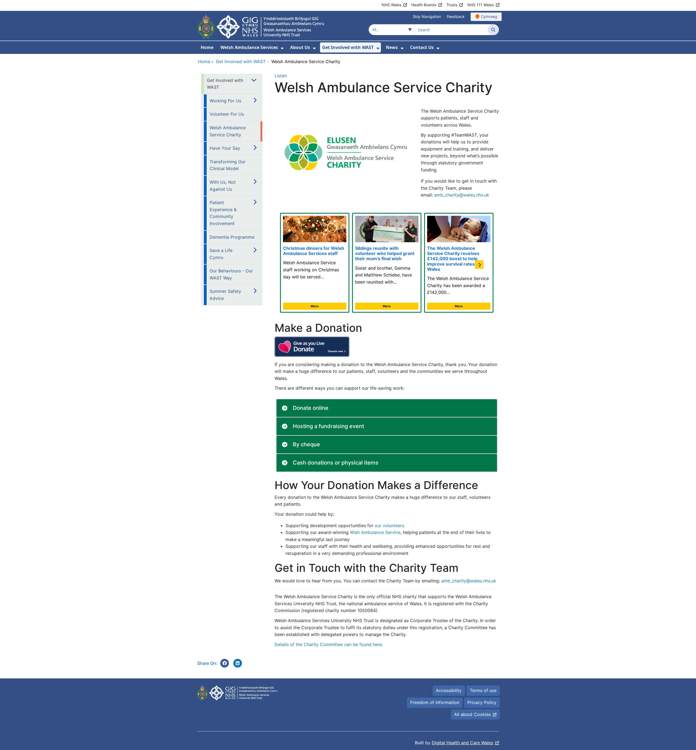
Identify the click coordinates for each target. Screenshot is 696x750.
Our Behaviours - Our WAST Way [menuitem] (231, 274)
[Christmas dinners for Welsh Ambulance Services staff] (314, 263)
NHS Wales (391, 4)
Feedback (456, 16)
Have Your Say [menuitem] (225, 148)
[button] (480, 249)
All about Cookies (472, 714)
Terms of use (483, 690)
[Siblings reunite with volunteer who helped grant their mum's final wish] (386, 263)
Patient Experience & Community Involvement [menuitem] (223, 213)
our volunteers (389, 525)
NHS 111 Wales (480, 4)
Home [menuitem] (207, 47)
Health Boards (423, 4)
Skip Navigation (427, 16)
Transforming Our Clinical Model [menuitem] (228, 165)
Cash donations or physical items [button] (335, 462)
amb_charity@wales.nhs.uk (461, 195)
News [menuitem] (392, 47)
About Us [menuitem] (300, 47)
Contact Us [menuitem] (422, 47)
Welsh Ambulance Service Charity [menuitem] (228, 131)
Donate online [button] (310, 408)
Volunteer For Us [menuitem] (227, 114)
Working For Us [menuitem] (225, 100)
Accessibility (449, 690)
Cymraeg (489, 16)
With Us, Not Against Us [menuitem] (223, 185)
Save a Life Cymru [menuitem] (221, 254)
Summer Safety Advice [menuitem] (225, 294)
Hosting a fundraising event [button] (328, 426)
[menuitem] (282, 48)
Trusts (451, 4)
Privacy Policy (481, 702)
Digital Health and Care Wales (462, 742)
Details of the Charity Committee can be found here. (329, 644)
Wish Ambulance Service (375, 532)
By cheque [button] (306, 444)
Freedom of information (434, 702)
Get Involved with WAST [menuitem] (348, 47)
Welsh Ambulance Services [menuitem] (249, 47)
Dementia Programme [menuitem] (232, 237)
